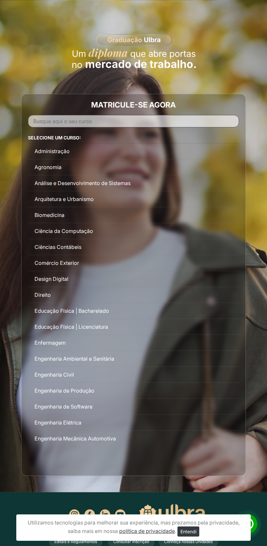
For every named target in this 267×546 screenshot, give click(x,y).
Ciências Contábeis (58, 247)
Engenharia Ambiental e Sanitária (74, 358)
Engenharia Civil (54, 374)
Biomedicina (49, 215)
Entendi (188, 531)
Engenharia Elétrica (58, 422)
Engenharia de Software (63, 406)
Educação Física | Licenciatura (71, 326)
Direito (43, 295)
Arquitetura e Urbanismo (64, 199)
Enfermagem (50, 342)
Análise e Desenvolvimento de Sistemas (83, 183)
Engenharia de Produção (64, 390)
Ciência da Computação (64, 231)
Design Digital (51, 279)
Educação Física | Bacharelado (72, 311)
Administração (52, 151)
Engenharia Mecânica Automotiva (75, 438)
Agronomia (48, 167)
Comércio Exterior (57, 263)
